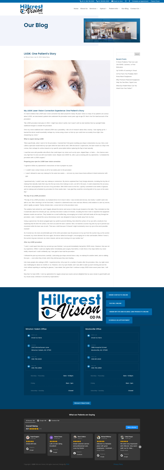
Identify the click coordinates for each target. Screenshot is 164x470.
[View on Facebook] (75, 437)
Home (76, 8)
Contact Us (134, 8)
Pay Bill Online (115, 303)
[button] (24, 447)
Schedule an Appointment (119, 320)
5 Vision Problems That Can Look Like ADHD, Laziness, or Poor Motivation (127, 64)
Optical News (46, 57)
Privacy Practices (82, 403)
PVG (67, 464)
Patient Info (113, 8)
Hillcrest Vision (29, 57)
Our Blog (125, 8)
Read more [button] (100, 450)
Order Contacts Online (118, 295)
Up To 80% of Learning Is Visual (126, 70)
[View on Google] (27, 437)
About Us (84, 8)
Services (93, 8)
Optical (102, 8)
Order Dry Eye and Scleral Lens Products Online (128, 312)
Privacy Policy (118, 464)
